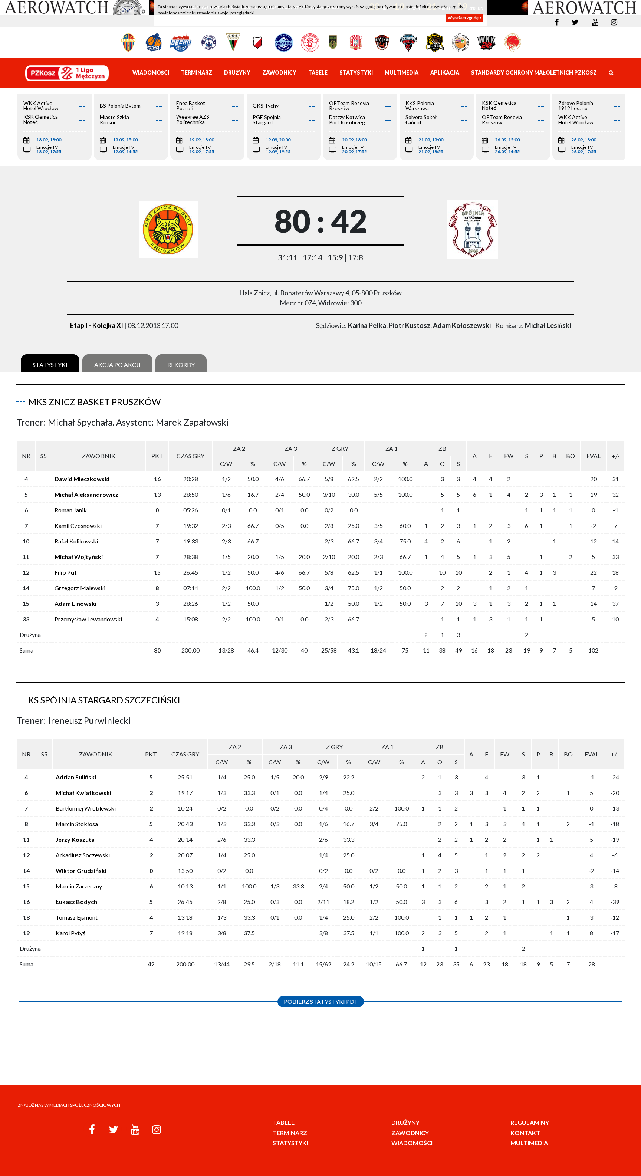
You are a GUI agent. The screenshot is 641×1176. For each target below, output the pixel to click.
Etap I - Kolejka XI (96, 325)
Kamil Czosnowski (78, 525)
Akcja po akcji (117, 364)
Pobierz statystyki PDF (321, 1001)
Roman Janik (71, 509)
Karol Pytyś (70, 932)
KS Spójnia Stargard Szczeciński (104, 699)
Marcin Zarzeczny (79, 886)
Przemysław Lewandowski (88, 619)
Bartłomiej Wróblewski (86, 808)
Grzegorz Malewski (80, 587)
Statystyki (50, 364)
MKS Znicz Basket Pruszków (94, 401)
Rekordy (181, 364)
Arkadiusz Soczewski (83, 854)
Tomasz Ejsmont (77, 917)
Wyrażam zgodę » (464, 17)
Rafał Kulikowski (76, 541)
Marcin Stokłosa (77, 823)
